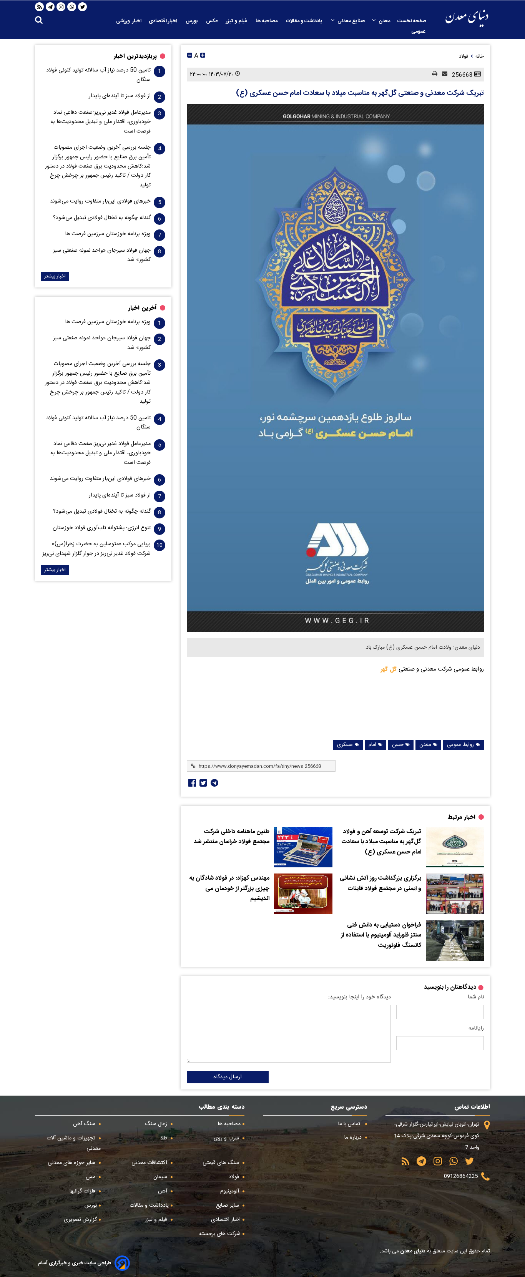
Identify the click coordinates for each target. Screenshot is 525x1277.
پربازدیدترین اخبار (135, 56)
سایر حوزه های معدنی (72, 1162)
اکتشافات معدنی (150, 1162)
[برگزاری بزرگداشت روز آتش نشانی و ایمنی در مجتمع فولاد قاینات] (455, 893)
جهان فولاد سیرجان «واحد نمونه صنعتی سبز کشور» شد (102, 255)
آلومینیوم (230, 1191)
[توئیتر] (202, 783)
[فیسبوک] (191, 783)
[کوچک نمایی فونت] (190, 56)
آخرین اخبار (142, 307)
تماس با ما (350, 1124)
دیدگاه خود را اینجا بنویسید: (359, 997)
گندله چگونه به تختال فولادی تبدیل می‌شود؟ (102, 218)
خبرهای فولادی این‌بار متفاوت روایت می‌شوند (100, 201)
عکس (212, 21)
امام (372, 745)
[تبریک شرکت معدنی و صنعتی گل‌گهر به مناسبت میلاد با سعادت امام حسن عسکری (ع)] (335, 368)
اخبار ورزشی (128, 21)
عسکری (345, 745)
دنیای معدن (412, 1251)
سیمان (161, 1177)
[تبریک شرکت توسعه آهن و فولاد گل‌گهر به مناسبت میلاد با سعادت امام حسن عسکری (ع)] (455, 847)
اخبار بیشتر (55, 276)
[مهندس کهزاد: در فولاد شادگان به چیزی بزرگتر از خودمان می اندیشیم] (303, 893)
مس (91, 1177)
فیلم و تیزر (237, 21)
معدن (384, 21)
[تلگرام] (50, 7)
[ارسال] (442, 74)
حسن (398, 745)
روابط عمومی (460, 745)
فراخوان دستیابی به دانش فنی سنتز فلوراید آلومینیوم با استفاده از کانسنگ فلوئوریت (381, 935)
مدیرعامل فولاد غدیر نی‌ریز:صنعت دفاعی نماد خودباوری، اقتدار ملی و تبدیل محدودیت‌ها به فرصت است (100, 122)
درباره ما (353, 1137)
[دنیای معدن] (467, 18)
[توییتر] (82, 7)
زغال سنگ (157, 1124)
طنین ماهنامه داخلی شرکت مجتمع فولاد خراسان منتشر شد (231, 837)
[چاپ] (432, 74)
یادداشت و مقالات (305, 21)
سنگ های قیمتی (222, 1162)
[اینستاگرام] (61, 7)
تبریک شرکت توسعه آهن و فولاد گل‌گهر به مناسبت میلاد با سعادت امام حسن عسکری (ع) (381, 842)
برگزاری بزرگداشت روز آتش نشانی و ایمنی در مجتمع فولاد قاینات (380, 883)
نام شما (476, 997)
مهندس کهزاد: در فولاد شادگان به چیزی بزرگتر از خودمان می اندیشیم (229, 888)
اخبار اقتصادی (163, 21)
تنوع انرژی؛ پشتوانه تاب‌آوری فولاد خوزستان (102, 528)
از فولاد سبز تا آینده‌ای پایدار (120, 96)
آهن (163, 1191)
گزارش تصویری (80, 1219)
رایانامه (476, 1028)
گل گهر (389, 669)
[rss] (39, 7)
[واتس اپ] (72, 7)
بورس (192, 21)
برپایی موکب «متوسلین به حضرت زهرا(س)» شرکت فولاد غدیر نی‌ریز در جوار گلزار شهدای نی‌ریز (96, 549)
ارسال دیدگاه (227, 1077)
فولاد (235, 1177)
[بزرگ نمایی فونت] (203, 56)
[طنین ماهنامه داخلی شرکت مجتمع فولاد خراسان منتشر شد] (303, 847)
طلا (165, 1138)
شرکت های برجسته (220, 1234)
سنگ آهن (85, 1124)
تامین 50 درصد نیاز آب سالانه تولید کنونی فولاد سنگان (98, 75)
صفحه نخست (411, 21)
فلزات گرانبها (83, 1191)
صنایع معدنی (351, 21)
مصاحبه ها (267, 21)
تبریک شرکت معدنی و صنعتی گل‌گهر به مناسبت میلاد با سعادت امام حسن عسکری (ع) (360, 93)
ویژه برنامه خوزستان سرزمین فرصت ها (108, 234)
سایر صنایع (228, 1205)
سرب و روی (227, 1138)
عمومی (418, 31)
